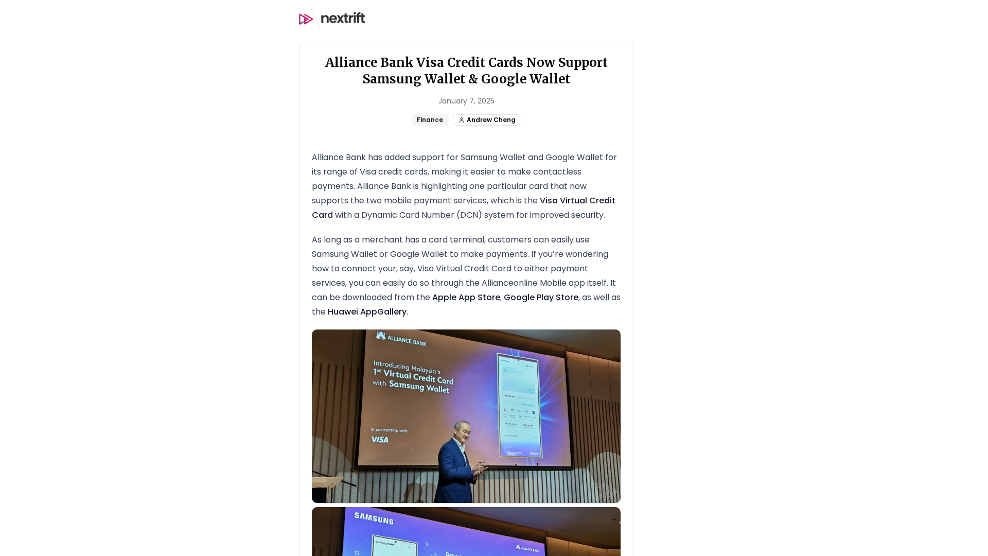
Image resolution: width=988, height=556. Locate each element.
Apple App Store (466, 297)
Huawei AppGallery (367, 312)
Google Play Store (541, 297)
